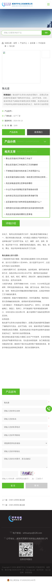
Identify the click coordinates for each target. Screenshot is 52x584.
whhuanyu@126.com (32, 533)
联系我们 (38, 132)
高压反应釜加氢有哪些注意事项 (19, 214)
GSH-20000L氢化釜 (17, 505)
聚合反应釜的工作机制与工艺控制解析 (22, 165)
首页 (15, 43)
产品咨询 (13, 132)
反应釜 (32, 43)
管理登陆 (28, 572)
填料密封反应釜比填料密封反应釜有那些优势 (25, 208)
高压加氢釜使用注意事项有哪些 (19, 183)
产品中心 (23, 43)
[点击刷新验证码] (27, 473)
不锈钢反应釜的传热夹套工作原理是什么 (23, 171)
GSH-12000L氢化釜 (17, 500)
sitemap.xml (30, 570)
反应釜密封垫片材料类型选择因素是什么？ (24, 202)
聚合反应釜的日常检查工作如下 (19, 158)
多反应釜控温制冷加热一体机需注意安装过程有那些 (27, 177)
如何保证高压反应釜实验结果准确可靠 (22, 196)
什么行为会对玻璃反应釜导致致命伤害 (22, 189)
